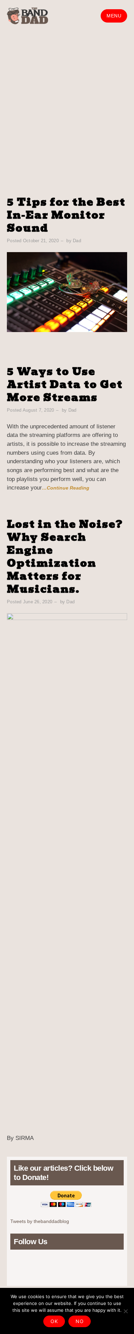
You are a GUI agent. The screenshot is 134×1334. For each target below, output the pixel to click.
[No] (125, 1311)
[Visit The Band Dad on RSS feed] (14, 1264)
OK (54, 1321)
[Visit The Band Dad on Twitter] (26, 1264)
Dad (77, 240)
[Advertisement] (67, 101)
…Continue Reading (65, 488)
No (79, 1321)
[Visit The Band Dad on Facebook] (38, 1264)
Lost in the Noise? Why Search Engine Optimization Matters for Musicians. (65, 556)
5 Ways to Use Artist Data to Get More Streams (65, 384)
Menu (114, 15)
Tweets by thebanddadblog (39, 1221)
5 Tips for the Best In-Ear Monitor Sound (66, 215)
